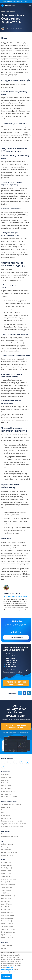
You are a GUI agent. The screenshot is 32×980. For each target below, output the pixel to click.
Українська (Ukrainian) (8, 932)
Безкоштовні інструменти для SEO (12, 821)
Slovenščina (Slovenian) (8, 929)
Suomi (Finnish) (5, 909)
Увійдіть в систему (7, 844)
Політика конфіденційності (9, 836)
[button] (30, 5)
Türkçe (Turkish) (6, 890)
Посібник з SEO (6, 818)
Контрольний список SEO (9, 791)
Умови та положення (7, 834)
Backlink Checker (6, 785)
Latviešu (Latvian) (6, 921)
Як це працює (5, 807)
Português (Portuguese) (8, 884)
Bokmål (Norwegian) (7, 937)
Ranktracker (8, 5)
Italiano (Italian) (6, 873)
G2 (3, 767)
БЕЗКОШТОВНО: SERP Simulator (11, 797)
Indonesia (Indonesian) (8, 915)
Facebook (3, 762)
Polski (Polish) (5, 882)
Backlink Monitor (6, 788)
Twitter (21, 762)
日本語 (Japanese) (6, 876)
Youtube (9, 762)
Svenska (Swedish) (6, 887)
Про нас (3, 948)
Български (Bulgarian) (8, 896)
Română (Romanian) (7, 923)
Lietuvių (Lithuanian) (7, 918)
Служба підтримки (7, 855)
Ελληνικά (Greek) (6, 904)
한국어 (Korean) (6, 935)
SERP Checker (5, 780)
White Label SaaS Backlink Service (11, 804)
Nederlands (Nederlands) (8, 879)
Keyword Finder (6, 777)
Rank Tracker (5, 774)
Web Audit (4, 783)
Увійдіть (7, 732)
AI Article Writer (6, 794)
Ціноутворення (6, 849)
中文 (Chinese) (5, 893)
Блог (2, 812)
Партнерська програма (8, 810)
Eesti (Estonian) (6, 907)
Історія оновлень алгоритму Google (12, 826)
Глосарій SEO (5, 815)
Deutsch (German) (6, 865)
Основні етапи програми (9, 852)
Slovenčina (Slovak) (7, 926)
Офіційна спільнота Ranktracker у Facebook (15, 762)
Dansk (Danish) (5, 901)
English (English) (6, 862)
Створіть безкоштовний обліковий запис (16, 727)
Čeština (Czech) (6, 898)
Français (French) (6, 870)
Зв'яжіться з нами (6, 945)
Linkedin (27, 762)
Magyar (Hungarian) (7, 912)
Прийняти (6, 976)
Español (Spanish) (6, 868)
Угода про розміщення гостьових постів (13, 824)
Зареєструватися (6, 847)
